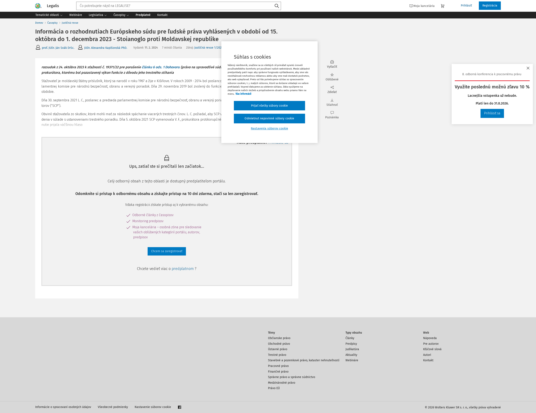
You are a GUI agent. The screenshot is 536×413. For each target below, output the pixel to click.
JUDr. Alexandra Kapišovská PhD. (105, 48)
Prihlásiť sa (492, 113)
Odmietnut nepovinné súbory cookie (269, 118)
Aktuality (351, 355)
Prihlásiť (466, 5)
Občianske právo (279, 338)
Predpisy (351, 344)
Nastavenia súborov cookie (269, 128)
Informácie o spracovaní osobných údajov (63, 407)
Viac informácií (243, 93)
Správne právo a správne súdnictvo (291, 377)
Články (349, 338)
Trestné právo (277, 355)
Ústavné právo (277, 349)
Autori (427, 355)
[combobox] (178, 6)
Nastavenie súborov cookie (153, 407)
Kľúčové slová (432, 349)
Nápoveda (430, 338)
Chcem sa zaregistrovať (166, 251)
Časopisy (52, 22)
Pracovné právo (278, 366)
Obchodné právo (279, 344)
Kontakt (428, 360)
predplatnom (183, 268)
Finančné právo (278, 371)
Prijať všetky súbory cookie (269, 105)
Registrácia (489, 5)
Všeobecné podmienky (113, 407)
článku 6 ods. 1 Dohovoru (161, 67)
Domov (39, 22)
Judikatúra (352, 349)
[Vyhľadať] (277, 6)
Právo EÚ (274, 388)
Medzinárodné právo (281, 383)
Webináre (351, 360)
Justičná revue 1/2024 (208, 47)
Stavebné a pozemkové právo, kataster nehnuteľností (303, 360)
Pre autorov (431, 344)
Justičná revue (70, 22)
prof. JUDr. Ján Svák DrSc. (58, 48)
